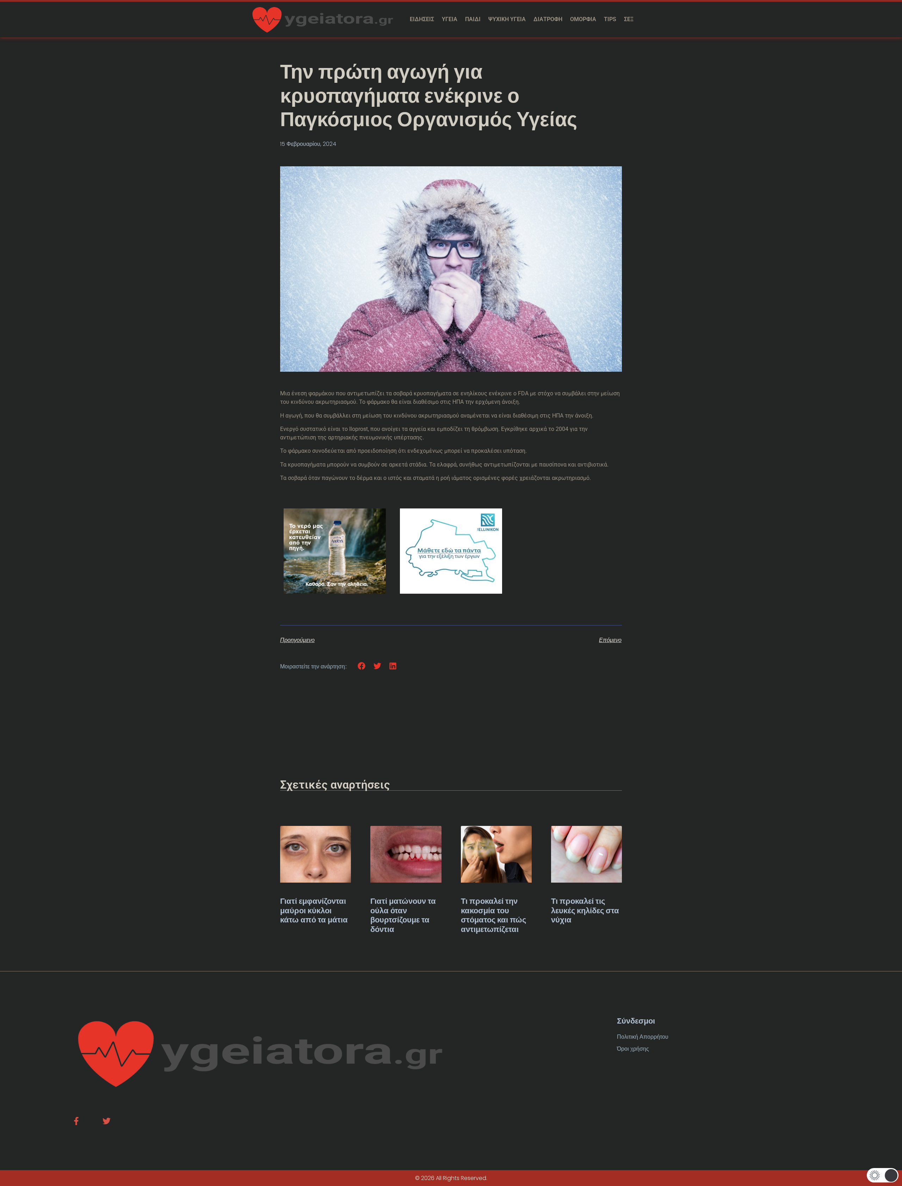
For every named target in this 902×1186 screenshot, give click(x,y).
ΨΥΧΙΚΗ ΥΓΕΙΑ (507, 19)
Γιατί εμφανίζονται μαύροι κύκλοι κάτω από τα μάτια (314, 910)
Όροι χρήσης (633, 1049)
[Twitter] (107, 1121)
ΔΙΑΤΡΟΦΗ (547, 19)
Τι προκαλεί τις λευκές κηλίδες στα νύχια (585, 910)
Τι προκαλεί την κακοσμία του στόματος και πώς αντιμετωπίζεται (493, 915)
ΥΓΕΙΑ (449, 19)
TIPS (610, 19)
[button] (362, 666)
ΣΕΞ (629, 19)
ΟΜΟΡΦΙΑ (583, 19)
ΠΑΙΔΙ (473, 19)
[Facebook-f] (76, 1121)
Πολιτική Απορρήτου (642, 1037)
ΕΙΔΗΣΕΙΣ (422, 19)
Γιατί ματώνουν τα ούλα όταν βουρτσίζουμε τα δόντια (403, 915)
